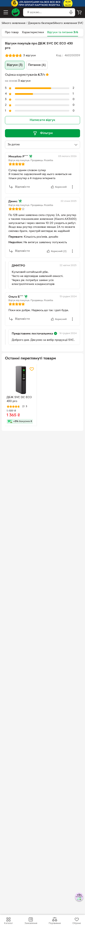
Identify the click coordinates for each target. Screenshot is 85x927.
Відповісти (22, 187)
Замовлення (31, 923)
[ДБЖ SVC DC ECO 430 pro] (21, 380)
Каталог (8, 923)
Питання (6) (37, 65)
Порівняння (55, 923)
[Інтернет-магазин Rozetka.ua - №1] (16, 12)
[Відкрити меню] (6, 12)
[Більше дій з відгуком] (72, 187)
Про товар (12, 32)
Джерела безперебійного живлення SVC (55, 23)
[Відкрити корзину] (79, 12)
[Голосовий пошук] (71, 12)
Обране (76, 923)
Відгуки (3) (15, 65)
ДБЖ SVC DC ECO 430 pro (19, 399)
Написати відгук (42, 120)
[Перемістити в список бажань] (31, 369)
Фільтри (46, 133)
